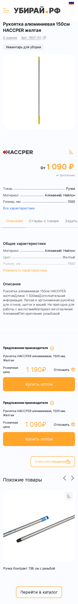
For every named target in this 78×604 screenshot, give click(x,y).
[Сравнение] (68, 496)
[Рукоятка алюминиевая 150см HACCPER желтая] (39, 89)
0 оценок (10, 38)
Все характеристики (19, 208)
